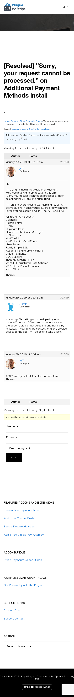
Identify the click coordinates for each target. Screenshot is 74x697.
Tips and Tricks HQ (64, 676)
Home (6, 121)
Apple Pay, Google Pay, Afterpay (24, 534)
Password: (12, 437)
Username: (12, 426)
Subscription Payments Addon (22, 510)
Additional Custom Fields (19, 518)
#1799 (64, 297)
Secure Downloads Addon (20, 526)
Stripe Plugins (27, 676)
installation (45, 129)
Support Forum (13, 610)
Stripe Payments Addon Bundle (23, 560)
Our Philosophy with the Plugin (23, 585)
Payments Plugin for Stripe (14, 7)
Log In (14, 457)
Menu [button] (66, 7)
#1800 (64, 354)
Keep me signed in (20, 448)
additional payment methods (25, 129)
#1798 (64, 161)
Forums (14, 121)
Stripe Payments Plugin (31, 121)
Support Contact (14, 618)
